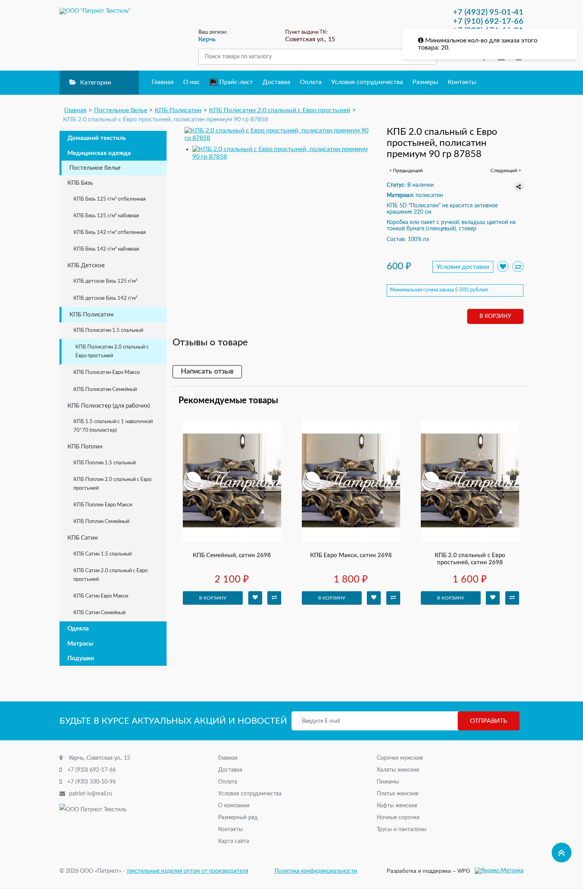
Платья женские (397, 794)
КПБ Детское (86, 265)
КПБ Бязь (80, 183)
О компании (233, 806)
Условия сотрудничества (367, 82)
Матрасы (80, 644)
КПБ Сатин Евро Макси (100, 596)
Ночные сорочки (398, 817)
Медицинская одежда (99, 153)
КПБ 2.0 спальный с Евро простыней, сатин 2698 (470, 558)
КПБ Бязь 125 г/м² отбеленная (109, 199)
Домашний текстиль (96, 138)
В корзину (495, 316)
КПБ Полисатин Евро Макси (106, 372)
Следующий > (506, 170)
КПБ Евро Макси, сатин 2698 (351, 555)
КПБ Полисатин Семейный (105, 389)
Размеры (425, 82)
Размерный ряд (238, 817)
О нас (191, 82)
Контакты (462, 82)
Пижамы (388, 782)
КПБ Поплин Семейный (101, 521)
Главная (163, 82)
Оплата (311, 82)
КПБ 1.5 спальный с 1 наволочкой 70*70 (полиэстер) (113, 426)
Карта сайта (233, 841)
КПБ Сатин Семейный (99, 612)
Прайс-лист (236, 82)
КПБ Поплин (84, 447)
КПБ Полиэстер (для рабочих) (108, 406)
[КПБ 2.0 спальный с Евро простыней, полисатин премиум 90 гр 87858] (276, 134)
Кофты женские (397, 806)
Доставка (276, 82)
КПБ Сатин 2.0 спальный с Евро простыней (110, 575)
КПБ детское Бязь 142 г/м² (105, 298)
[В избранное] (502, 266)
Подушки (80, 658)
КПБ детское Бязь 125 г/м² (105, 281)
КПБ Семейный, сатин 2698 (232, 555)
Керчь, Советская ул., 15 (99, 758)
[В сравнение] (518, 266)
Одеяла (78, 629)
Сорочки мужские (400, 758)
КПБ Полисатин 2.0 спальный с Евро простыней (112, 351)
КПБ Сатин (82, 538)
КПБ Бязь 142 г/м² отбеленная (109, 232)
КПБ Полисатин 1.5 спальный (108, 330)
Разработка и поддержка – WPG (428, 871)
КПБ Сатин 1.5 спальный (102, 554)
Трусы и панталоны (401, 829)
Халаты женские (398, 770)
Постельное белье (95, 168)
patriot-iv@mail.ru (90, 794)
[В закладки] (255, 598)
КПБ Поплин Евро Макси (102, 505)
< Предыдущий (406, 170)
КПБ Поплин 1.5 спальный (104, 463)
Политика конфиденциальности (315, 871)
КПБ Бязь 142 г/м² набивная (106, 249)
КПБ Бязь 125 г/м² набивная (106, 215)
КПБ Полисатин (91, 315)
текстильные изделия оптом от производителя (187, 871)
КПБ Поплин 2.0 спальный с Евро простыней (112, 484)
